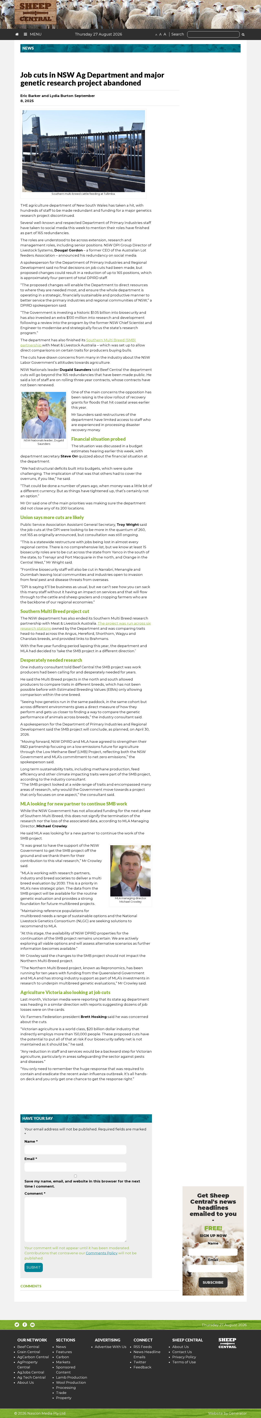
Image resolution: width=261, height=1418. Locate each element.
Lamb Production (71, 1377)
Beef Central (28, 1347)
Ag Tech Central (31, 1377)
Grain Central (28, 1352)
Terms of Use (184, 1362)
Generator (238, 1413)
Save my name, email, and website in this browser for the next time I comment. (82, 1183)
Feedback (142, 1367)
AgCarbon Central (33, 1357)
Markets (63, 1362)
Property (63, 1398)
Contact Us (182, 1352)
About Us (25, 1382)
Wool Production (71, 1382)
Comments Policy (101, 1253)
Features (64, 1352)
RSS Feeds (143, 1347)
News (61, 1347)
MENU (35, 34)
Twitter (140, 1362)
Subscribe (213, 1282)
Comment (34, 1193)
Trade (61, 1393)
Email (30, 1159)
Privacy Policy (184, 1357)
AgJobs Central (30, 1372)
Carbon (62, 1357)
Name (31, 1141)
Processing (66, 1388)
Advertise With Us (110, 1347)
